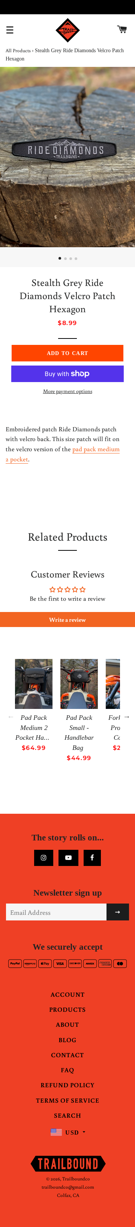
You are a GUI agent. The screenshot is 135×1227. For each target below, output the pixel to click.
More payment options (67, 391)
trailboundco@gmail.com (68, 1187)
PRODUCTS (67, 1009)
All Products (18, 50)
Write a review (67, 619)
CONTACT (67, 1054)
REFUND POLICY (67, 1084)
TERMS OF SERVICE (67, 1100)
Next (126, 715)
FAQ (67, 1069)
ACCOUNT (68, 994)
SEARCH (67, 1115)
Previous (11, 715)
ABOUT (67, 1024)
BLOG (67, 1039)
